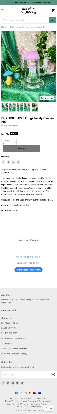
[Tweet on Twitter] (8, 162)
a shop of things (11, 125)
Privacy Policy (13, 398)
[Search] (52, 20)
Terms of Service (11, 401)
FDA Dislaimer (26, 398)
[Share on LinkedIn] (13, 162)
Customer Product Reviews (17, 404)
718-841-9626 (11, 333)
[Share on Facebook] (3, 162)
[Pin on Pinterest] (18, 162)
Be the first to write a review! (28, 269)
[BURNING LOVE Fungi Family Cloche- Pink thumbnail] (4, 107)
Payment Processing (28, 401)
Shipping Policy (40, 398)
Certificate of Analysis (39, 404)
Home (4, 27)
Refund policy (44, 401)
